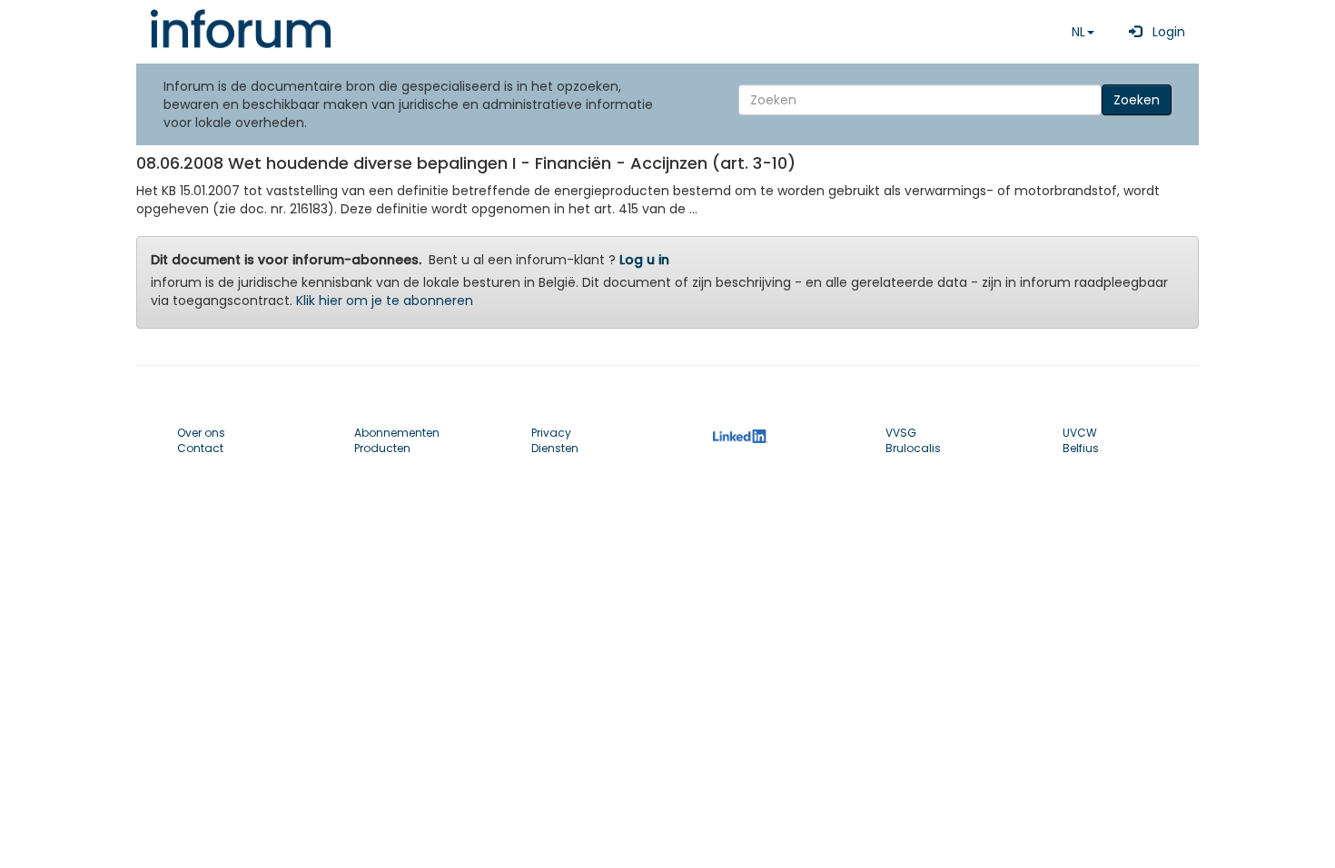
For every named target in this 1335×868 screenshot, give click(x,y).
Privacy (551, 432)
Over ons (201, 432)
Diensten (554, 448)
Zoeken (1136, 100)
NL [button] (1078, 32)
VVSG (900, 432)
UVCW (1080, 432)
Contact (200, 448)
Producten (382, 448)
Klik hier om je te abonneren (384, 300)
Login (1163, 32)
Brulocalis (913, 448)
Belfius (1081, 448)
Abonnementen (397, 432)
